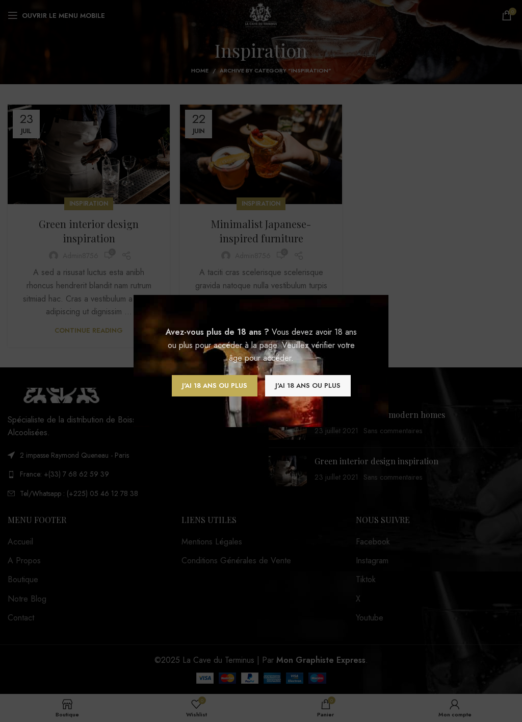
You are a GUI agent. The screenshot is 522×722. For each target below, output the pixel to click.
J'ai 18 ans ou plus (214, 385)
